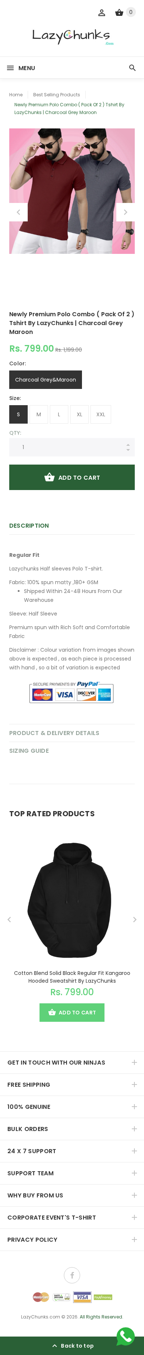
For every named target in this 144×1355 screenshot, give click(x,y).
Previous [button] (18, 212)
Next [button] (125, 212)
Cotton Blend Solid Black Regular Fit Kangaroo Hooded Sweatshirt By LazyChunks (72, 977)
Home (16, 95)
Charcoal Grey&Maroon (45, 379)
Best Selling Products (56, 95)
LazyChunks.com (40, 1317)
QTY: (15, 433)
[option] (72, 191)
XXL (100, 414)
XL (79, 414)
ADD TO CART (79, 477)
